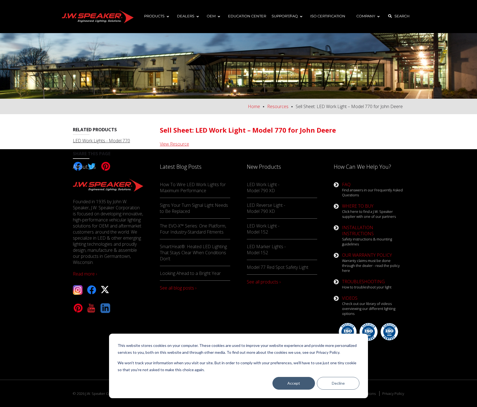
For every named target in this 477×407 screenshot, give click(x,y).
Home (254, 106)
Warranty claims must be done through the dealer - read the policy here (371, 262)
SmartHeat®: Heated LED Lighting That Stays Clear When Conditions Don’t (193, 252)
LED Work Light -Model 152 (263, 229)
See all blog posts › (178, 288)
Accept (293, 383)
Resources (277, 106)
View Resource (174, 144)
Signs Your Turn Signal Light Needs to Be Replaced (194, 208)
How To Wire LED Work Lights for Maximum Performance (193, 187)
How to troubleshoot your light (366, 284)
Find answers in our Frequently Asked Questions (372, 189)
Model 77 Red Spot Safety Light (277, 267)
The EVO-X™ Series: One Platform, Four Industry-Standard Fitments (193, 229)
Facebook (91, 290)
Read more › (85, 274)
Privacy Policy (393, 393)
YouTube (91, 308)
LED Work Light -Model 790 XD (263, 187)
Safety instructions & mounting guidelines (367, 235)
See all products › (263, 282)
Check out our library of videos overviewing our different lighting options (368, 305)
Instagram (78, 290)
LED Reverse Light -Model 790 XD (266, 208)
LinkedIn (105, 308)
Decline (338, 383)
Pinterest (78, 308)
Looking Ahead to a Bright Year (190, 273)
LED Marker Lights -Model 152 (266, 249)
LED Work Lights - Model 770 (101, 141)
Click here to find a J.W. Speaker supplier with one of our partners (369, 211)
